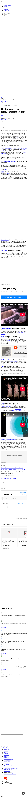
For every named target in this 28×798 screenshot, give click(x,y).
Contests (6, 9)
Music (2, 97)
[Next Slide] (26, 537)
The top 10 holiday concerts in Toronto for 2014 (12, 468)
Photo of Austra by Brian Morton (8, 478)
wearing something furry (6, 148)
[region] (14, 505)
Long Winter (4, 250)
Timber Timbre (5, 240)
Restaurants (6, 12)
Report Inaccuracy (5, 101)
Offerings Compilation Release (8, 439)
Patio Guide (6, 10)
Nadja (2, 403)
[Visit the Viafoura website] (24, 518)
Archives (6, 753)
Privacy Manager (7, 772)
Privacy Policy (7, 761)
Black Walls (18, 409)
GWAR (2, 172)
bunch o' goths (13, 361)
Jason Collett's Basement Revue (9, 161)
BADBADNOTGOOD (6, 328)
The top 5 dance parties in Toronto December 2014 (13, 469)
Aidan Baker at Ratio (17, 410)
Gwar (7, 173)
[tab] (5, 503)
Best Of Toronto (7, 5)
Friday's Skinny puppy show (20, 148)
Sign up (24, 492)
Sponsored (3, 627)
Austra (2, 366)
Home (5, 3)
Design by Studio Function (10, 774)
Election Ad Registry (8, 759)
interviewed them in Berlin (7, 406)
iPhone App (6, 757)
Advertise (6, 751)
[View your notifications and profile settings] (25, 503)
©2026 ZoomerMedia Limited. (11, 768)
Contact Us (6, 749)
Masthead (6, 756)
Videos (5, 6)
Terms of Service (8, 760)
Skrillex (17, 137)
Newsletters (6, 755)
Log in (21, 492)
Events (5, 7)
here (6, 169)
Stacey (2, 336)
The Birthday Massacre (7, 359)
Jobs (5, 752)
